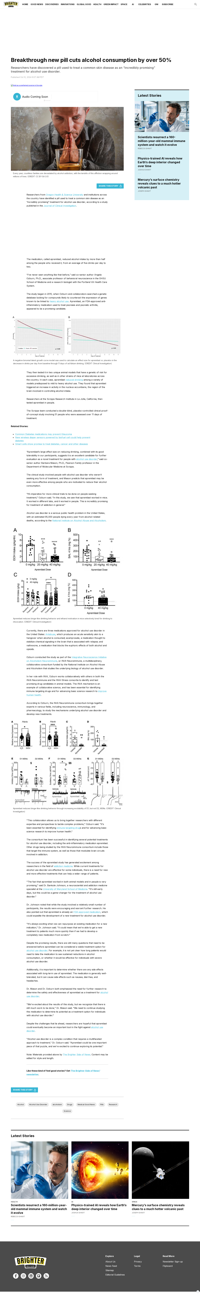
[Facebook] (16, 1276)
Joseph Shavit (144, 191)
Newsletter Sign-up (173, 1261)
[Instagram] (23, 1276)
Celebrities (144, 4)
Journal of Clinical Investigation (60, 205)
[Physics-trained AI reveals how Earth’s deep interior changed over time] (100, 1170)
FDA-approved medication (86, 912)
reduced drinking (74, 379)
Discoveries (52, 4)
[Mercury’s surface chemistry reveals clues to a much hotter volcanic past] (160, 1170)
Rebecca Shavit (145, 148)
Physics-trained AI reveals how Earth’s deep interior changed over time (160, 162)
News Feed (111, 1266)
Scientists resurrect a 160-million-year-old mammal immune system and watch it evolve (161, 140)
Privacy (138, 1261)
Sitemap (109, 1270)
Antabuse (50, 634)
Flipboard (168, 1266)
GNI (156, 4)
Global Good (84, 4)
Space (124, 4)
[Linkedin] (31, 1276)
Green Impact (111, 4)
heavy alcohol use (59, 301)
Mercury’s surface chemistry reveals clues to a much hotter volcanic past (159, 183)
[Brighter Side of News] (11, 4)
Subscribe (167, 4)
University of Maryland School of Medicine (65, 889)
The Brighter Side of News (76, 1054)
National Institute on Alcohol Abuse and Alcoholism (79, 520)
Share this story (108, 186)
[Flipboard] (38, 1276)
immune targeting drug (68, 827)
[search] (195, 4)
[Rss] (46, 1276)
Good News (37, 4)
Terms (137, 1266)
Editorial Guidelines (115, 1274)
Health (97, 4)
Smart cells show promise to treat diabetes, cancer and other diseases (51, 444)
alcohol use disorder (86, 459)
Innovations (68, 4)
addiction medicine (63, 866)
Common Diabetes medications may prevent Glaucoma (43, 434)
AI (133, 4)
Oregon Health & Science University (64, 194)
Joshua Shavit (144, 170)
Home (25, 4)
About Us (110, 1261)
